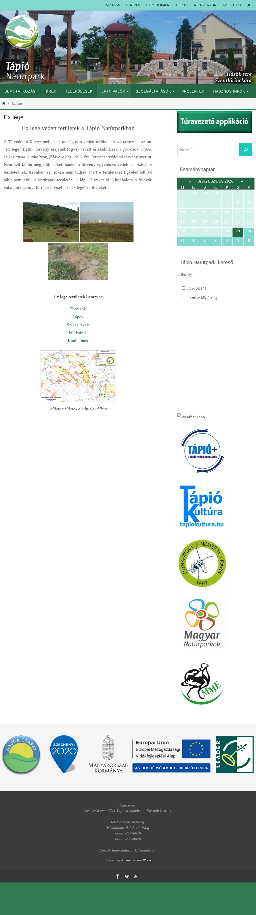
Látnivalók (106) (202, 298)
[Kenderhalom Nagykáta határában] (107, 222)
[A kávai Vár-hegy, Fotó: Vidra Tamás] (51, 222)
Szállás (113, 5)
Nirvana (126, 860)
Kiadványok (205, 5)
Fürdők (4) (196, 288)
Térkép (182, 5)
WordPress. (144, 860)
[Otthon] (3, 103)
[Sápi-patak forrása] (78, 261)
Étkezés (133, 5)
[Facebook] (117, 876)
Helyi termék (157, 5)
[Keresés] (245, 149)
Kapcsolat (232, 5)
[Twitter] (127, 876)
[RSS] (135, 876)
